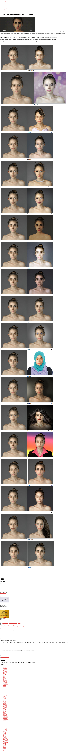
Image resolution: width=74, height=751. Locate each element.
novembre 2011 (5, 717)
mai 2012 (4, 711)
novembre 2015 (5, 671)
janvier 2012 (5, 715)
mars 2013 (4, 701)
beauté (3, 623)
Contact (4, 11)
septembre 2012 (5, 707)
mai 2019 (4, 667)
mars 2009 (4, 748)
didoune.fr (3, 1)
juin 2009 (4, 745)
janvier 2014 (5, 691)
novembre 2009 (5, 740)
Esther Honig (5, 569)
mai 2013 (4, 699)
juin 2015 (4, 675)
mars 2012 (4, 713)
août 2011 (4, 720)
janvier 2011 (5, 726)
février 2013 (5, 702)
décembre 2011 (5, 716)
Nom (1, 644)
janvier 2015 (5, 680)
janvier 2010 (5, 738)
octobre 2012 (5, 706)
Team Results (5, 8)
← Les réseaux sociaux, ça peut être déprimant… (8, 626)
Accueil (4, 5)
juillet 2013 (4, 697)
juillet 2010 (4, 732)
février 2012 (5, 714)
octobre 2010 (5, 729)
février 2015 (5, 679)
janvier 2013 (5, 703)
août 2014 (4, 685)
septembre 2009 (5, 742)
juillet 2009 (4, 744)
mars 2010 (4, 736)
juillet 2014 (4, 686)
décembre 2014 (5, 681)
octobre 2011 (5, 718)
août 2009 (4, 743)
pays (9, 623)
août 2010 (4, 731)
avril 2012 (4, 712)
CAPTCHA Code (8, 655)
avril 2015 (4, 677)
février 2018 (5, 669)
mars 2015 (4, 678)
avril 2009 (4, 747)
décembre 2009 (5, 739)
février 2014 (5, 690)
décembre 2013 (5, 692)
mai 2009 (4, 746)
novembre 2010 (5, 728)
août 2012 (4, 708)
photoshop (12, 623)
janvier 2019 (5, 668)
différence (6, 623)
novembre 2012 (5, 705)
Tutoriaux (4, 9)
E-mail (1, 646)
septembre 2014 (5, 684)
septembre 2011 (5, 719)
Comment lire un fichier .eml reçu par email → (25, 626)
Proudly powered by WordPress (5, 750)
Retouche (15, 623)
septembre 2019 (5, 666)
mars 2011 (4, 724)
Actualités (2, 625)
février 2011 (5, 725)
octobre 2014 (5, 683)
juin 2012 (4, 710)
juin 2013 (4, 698)
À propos (4, 10)
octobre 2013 (5, 694)
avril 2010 (4, 735)
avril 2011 (4, 723)
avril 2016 (4, 670)
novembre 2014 (5, 682)
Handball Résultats (6, 6)
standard (19, 623)
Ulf (13, 625)
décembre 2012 (5, 704)
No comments (10, 625)
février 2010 (5, 737)
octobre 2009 (5, 741)
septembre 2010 (5, 730)
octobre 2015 (5, 672)
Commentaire (2, 638)
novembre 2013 (5, 693)
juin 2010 (4, 733)
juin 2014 (4, 687)
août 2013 (4, 696)
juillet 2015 (4, 674)
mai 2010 (4, 734)
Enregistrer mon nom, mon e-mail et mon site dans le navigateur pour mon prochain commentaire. (18, 650)
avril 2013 (4, 700)
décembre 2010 (5, 727)
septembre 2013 (5, 695)
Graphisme (6, 625)
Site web (1, 648)
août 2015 (4, 673)
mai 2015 (4, 676)
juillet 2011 (4, 721)
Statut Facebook (5, 7)
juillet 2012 (4, 709)
